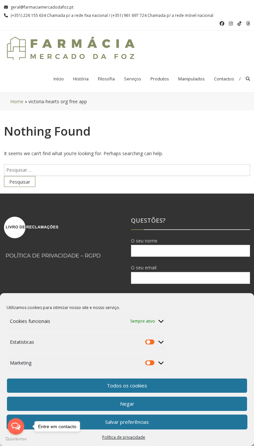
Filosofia (106, 79)
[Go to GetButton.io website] (15, 439)
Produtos (159, 79)
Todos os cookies (127, 385)
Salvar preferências (127, 422)
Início (59, 79)
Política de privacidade (123, 437)
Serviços (132, 79)
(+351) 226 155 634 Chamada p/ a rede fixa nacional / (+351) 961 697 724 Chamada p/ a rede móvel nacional (112, 15)
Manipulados (191, 79)
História (81, 79)
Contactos (224, 79)
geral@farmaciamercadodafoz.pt (42, 7)
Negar (127, 403)
